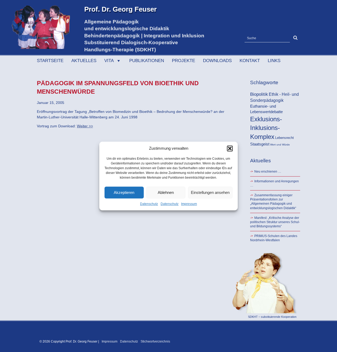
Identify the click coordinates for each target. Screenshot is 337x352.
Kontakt (250, 60)
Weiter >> (85, 126)
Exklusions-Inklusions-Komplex (266, 127)
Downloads (217, 60)
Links (274, 60)
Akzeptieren (124, 192)
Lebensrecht (284, 138)
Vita (109, 60)
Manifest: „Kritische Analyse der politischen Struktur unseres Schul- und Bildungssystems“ (275, 222)
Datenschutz (149, 204)
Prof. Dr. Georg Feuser (120, 9)
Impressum (189, 204)
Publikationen (146, 60)
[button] (229, 148)
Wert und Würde (280, 144)
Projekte (183, 60)
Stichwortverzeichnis (155, 341)
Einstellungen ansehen (210, 192)
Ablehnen (166, 192)
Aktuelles (83, 60)
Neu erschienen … (267, 171)
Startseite (50, 60)
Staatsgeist (259, 144)
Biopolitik (259, 94)
